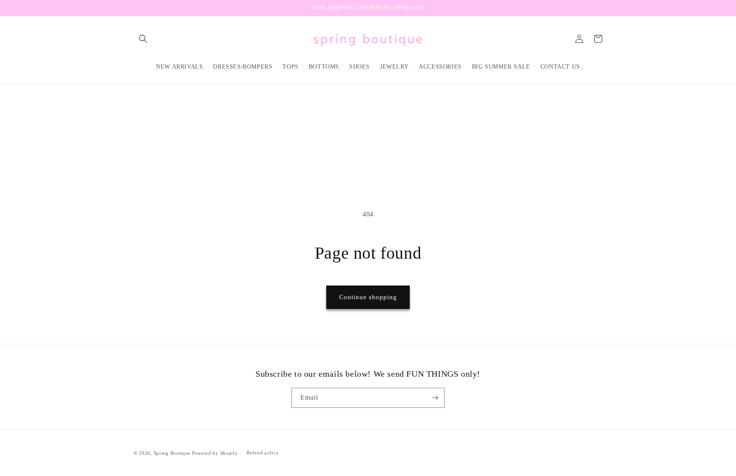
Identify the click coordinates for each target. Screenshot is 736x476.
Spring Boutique (172, 453)
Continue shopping (368, 297)
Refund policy (263, 452)
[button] (143, 38)
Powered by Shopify (215, 453)
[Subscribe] (435, 398)
